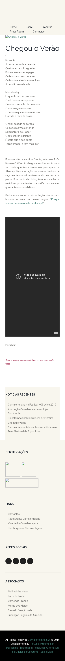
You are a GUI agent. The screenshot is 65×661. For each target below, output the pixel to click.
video (7, 364)
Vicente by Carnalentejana (23, 523)
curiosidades (42, 360)
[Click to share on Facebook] (29, 352)
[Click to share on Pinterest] (8, 352)
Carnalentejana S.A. (39, 639)
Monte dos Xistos (18, 605)
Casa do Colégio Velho (20, 610)
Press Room (17, 31)
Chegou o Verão (17, 422)
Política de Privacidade (19, 647)
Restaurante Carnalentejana (24, 518)
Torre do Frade (16, 596)
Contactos (39, 31)
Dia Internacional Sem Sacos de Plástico (30, 418)
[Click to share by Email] (36, 352)
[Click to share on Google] (15, 352)
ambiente (15, 360)
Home (13, 27)
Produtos (47, 27)
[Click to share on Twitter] (22, 352)
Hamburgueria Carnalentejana (25, 528)
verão (51, 360)
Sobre (29, 27)
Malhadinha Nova (18, 591)
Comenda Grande (18, 600)
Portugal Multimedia (41, 643)
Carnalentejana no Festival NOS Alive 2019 (32, 404)
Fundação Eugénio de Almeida (25, 615)
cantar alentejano (28, 360)
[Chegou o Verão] (32, 37)
